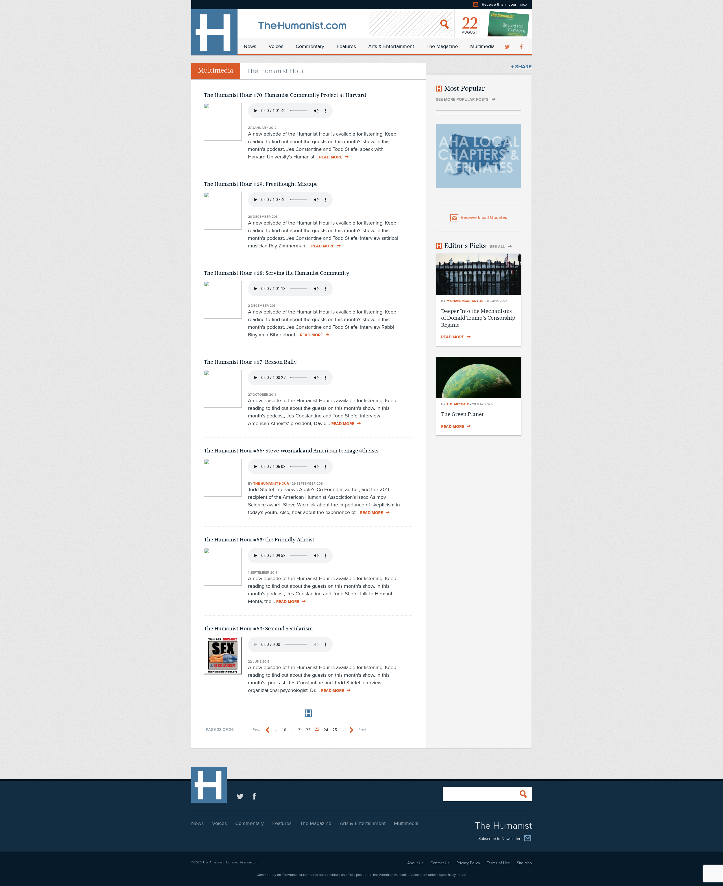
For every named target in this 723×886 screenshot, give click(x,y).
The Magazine (442, 46)
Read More (330, 157)
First (256, 729)
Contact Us (440, 863)
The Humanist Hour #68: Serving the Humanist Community (276, 273)
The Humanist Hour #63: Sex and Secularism (258, 628)
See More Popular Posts (462, 99)
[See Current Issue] (508, 23)
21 (300, 730)
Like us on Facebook (254, 796)
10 (284, 730)
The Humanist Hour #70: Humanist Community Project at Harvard (285, 95)
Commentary (310, 46)
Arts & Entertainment (391, 46)
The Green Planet (462, 414)
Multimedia (482, 46)
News (250, 46)
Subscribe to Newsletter (499, 838)
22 (308, 730)
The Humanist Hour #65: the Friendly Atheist (259, 539)
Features (346, 46)
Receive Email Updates (484, 217)
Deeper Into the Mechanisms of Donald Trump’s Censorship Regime (478, 318)
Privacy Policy (468, 863)
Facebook (522, 46)
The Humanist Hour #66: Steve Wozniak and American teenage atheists (291, 450)
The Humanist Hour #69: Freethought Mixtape (261, 184)
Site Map (524, 863)
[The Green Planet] (478, 396)
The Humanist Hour (271, 484)
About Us (415, 863)
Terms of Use (498, 863)
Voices (276, 46)
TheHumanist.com (214, 32)
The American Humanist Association (230, 862)
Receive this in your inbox (504, 4)
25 (334, 730)
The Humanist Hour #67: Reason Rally (250, 362)
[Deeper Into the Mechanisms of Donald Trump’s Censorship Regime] (478, 293)
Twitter (508, 46)
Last (362, 729)
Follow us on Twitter (240, 796)
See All (497, 246)
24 (326, 730)
